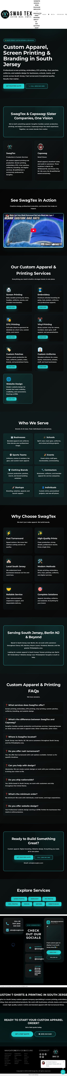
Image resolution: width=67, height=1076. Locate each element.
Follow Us (53, 957)
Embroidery (35, 899)
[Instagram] (40, 1057)
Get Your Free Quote (13, 86)
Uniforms (39, 904)
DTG (15, 1057)
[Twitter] (43, 1054)
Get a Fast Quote (22, 1034)
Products (7, 1058)
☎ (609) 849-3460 (45, 1034)
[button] (37, 10)
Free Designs (7, 1060)
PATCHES (17, 1062)
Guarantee (26, 1057)
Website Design (53, 904)
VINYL (16, 1058)
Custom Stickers (18, 1060)
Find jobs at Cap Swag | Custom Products (9, 986)
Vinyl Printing (13, 904)
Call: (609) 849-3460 (43, 857)
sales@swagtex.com (17, 930)
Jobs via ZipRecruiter (23, 986)
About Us (7, 1062)
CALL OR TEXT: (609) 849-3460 (16, 923)
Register (44, 14)
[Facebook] (40, 1054)
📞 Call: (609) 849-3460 (37, 86)
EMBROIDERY (18, 1053)
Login (39, 14)
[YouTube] (43, 1057)
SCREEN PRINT (18, 1055)
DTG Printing (49, 899)
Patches (27, 904)
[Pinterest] (45, 1054)
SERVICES (7, 1057)
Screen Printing (19, 899)
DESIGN (16, 1063)
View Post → (54, 952)
